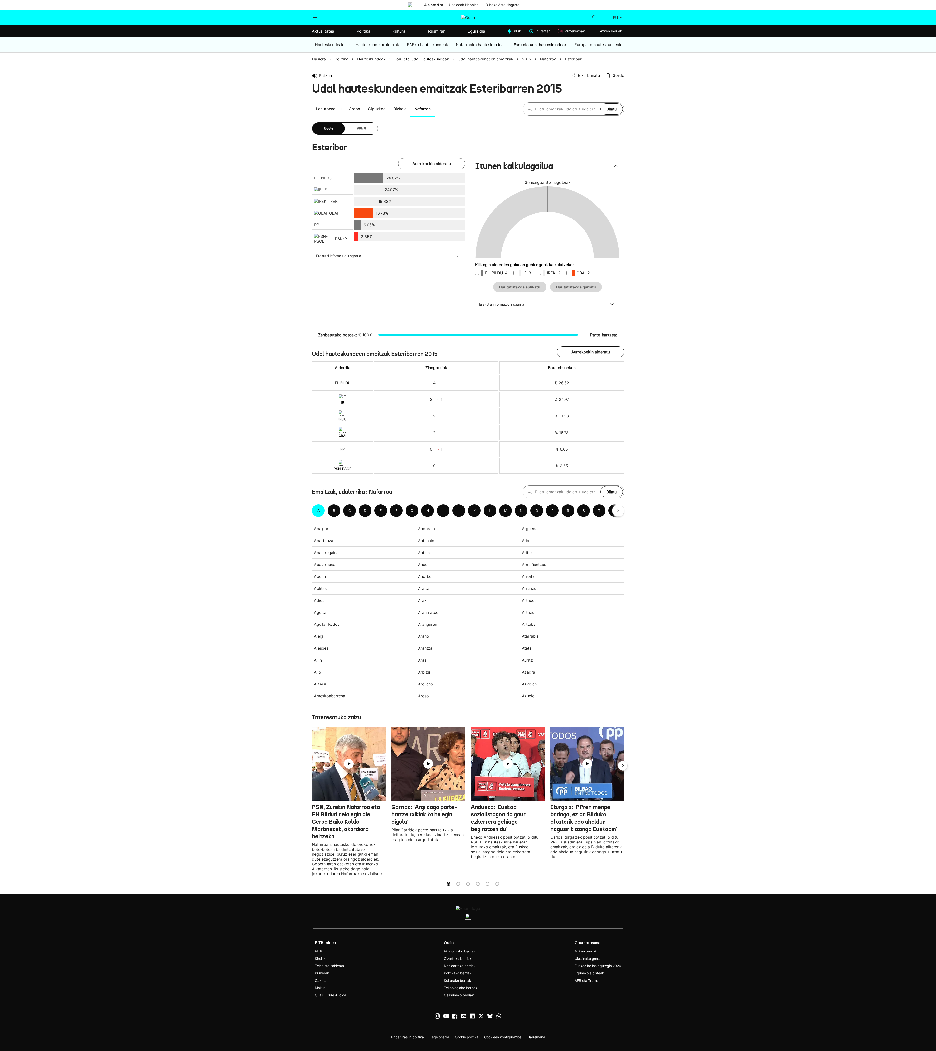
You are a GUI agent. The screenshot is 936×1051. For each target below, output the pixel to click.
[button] (547, 168)
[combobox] (566, 109)
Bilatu (611, 109)
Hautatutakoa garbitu (576, 287)
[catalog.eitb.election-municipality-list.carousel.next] (618, 510)
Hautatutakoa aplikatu (519, 287)
